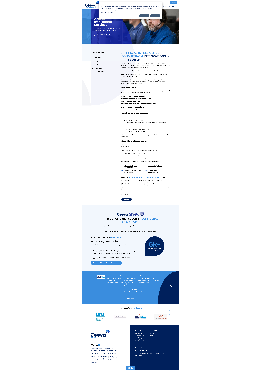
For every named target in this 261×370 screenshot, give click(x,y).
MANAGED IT (97, 58)
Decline (155, 15)
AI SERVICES (97, 68)
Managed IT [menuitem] (138, 333)
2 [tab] (129, 298)
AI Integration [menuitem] (139, 339)
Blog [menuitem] (151, 337)
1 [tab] (128, 298)
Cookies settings (133, 15)
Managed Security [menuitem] (140, 337)
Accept (144, 15)
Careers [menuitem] (152, 335)
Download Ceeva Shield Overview (105, 263)
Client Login (173, 2)
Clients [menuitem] (152, 333)
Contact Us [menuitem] (162, 6)
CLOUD (95, 61)
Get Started (101, 35)
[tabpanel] (130, 284)
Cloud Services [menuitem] (139, 335)
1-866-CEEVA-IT (142, 351)
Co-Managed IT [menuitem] (139, 341)
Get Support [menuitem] (173, 6)
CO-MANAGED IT (99, 72)
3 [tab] (131, 298)
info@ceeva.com (143, 355)
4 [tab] (133, 298)
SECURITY (96, 65)
